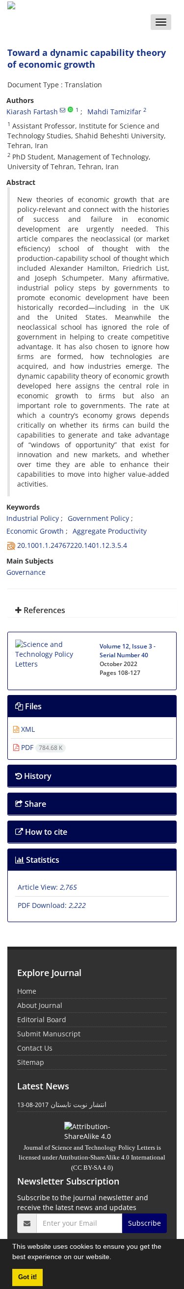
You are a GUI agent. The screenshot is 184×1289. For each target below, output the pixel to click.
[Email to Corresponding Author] (62, 109)
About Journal (39, 1005)
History (37, 776)
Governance (26, 572)
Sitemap (30, 1062)
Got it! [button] (27, 1277)
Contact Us (35, 1048)
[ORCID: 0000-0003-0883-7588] (70, 109)
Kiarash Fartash (32, 111)
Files (32, 706)
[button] (114, 1258)
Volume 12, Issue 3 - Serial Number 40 (128, 650)
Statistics (41, 859)
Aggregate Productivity (110, 531)
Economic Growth (35, 531)
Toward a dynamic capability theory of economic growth (86, 58)
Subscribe (144, 1223)
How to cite (45, 831)
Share (34, 804)
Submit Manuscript (48, 1033)
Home (26, 991)
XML (27, 729)
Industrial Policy (32, 518)
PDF (40, 747)
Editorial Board (41, 1019)
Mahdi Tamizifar (114, 111)
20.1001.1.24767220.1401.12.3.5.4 (72, 545)
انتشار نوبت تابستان (78, 1104)
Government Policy (98, 518)
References (43, 610)
